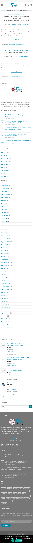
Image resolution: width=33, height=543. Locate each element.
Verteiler (10, 501)
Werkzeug (22, 501)
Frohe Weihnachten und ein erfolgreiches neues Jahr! (17, 115)
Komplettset (4, 493)
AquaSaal (4, 486)
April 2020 (4, 274)
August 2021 (4, 244)
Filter (9, 491)
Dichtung (16, 486)
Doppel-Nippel (22, 486)
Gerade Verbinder (15, 491)
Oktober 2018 (5, 310)
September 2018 (5, 313)
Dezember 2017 (5, 324)
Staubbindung (5, 170)
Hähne (27, 491)
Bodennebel (9, 486)
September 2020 (5, 265)
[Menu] (2, 5)
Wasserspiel (16, 501)
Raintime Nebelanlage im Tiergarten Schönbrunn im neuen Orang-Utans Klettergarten (16, 18)
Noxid (19, 493)
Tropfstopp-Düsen (15, 498)
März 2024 (4, 212)
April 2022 (4, 230)
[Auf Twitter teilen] (8, 445)
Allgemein (3, 152)
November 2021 (5, 239)
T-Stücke (8, 498)
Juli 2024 (3, 200)
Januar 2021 (4, 256)
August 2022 (4, 224)
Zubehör (28, 501)
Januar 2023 (4, 221)
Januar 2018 (4, 322)
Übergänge (4, 503)
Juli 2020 (3, 268)
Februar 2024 (4, 215)
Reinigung (12, 496)
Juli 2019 (3, 292)
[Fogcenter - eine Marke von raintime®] (14, 5)
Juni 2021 (3, 247)
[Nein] (31, 539)
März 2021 (4, 253)
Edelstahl (15, 488)
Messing (10, 493)
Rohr (16, 496)
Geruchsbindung (5, 155)
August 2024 (4, 197)
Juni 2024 (3, 203)
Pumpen (24, 493)
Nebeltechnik (18, 14)
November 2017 (5, 327)
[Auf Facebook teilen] (5, 445)
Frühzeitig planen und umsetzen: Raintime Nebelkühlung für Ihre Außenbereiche (16, 122)
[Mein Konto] (28, 5)
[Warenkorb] (31, 5)
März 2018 (4, 316)
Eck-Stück (4, 488)
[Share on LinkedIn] (16, 445)
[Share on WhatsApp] (2, 445)
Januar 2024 (4, 218)
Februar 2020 (4, 280)
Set (23, 496)
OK (13, 540)
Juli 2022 (3, 227)
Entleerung (4, 491)
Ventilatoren (4, 501)
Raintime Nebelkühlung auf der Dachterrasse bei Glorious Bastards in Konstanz (18, 128)
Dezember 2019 (5, 283)
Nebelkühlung (11, 14)
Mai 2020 (3, 271)
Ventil (28, 498)
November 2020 (5, 262)
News (24, 14)
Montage (15, 493)
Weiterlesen (16, 39)
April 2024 (4, 209)
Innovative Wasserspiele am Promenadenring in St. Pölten (18, 141)
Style (2, 173)
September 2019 (5, 289)
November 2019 (5, 286)
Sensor (20, 496)
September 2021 (5, 242)
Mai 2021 (3, 250)
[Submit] (30, 406)
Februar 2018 (4, 319)
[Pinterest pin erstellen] (13, 445)
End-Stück (21, 488)
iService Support (25, 24)
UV (24, 498)
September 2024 (5, 194)
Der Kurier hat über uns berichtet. (16, 51)
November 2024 (5, 188)
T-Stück (3, 498)
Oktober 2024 (5, 191)
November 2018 (5, 307)
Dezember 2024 (5, 185)
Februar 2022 (4, 233)
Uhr (21, 498)
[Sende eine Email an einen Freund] (11, 445)
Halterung (23, 491)
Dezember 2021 (5, 236)
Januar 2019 (4, 304)
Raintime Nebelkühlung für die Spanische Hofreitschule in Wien (16, 134)
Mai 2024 (3, 206)
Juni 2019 (3, 295)
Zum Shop (3, 176)
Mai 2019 (3, 298)
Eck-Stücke (9, 488)
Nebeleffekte (4, 158)
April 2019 (4, 301)
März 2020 (4, 277)
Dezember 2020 (5, 259)
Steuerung (28, 496)
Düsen (28, 486)
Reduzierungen (5, 496)
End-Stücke (26, 488)
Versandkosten (12, 351)
